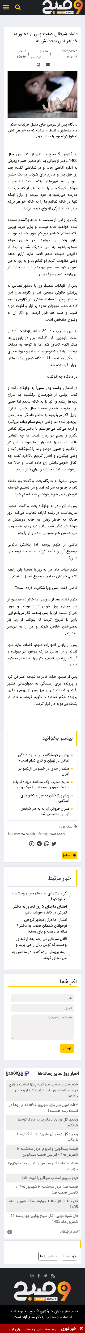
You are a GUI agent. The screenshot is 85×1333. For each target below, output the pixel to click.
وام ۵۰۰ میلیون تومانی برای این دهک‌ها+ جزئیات (32, 1329)
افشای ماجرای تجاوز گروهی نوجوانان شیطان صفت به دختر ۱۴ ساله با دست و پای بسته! (41, 925)
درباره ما (69, 1256)
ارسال (67, 1048)
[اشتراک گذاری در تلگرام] (39, 843)
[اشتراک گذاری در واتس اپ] (47, 844)
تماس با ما (48, 1256)
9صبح (33, 1311)
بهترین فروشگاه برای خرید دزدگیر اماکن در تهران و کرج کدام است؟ (43, 758)
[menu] (6, 7)
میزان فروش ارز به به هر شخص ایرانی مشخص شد (45, 811)
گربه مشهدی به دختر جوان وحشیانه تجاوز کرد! (39, 896)
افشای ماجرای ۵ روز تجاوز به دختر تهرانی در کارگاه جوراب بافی (40, 909)
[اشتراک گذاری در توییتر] (53, 843)
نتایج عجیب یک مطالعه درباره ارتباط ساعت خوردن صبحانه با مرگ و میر (41, 784)
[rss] (53, 1277)
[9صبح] (62, 7)
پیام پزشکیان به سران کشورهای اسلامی (45, 798)
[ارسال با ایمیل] (48, 64)
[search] (18, 7)
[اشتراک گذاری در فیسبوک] (32, 843)
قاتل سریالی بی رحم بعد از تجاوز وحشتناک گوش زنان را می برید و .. (39, 942)
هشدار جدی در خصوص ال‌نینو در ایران (44, 771)
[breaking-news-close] (81, 1328)
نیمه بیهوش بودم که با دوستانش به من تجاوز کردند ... (39, 955)
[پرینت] (38, 65)
